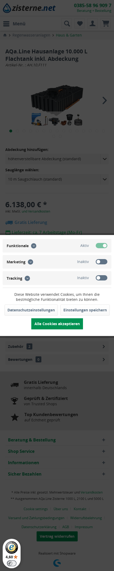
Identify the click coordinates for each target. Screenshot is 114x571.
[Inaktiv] (101, 261)
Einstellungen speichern (85, 309)
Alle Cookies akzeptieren (57, 323)
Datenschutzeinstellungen (31, 309)
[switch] (11, 563)
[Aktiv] (101, 245)
